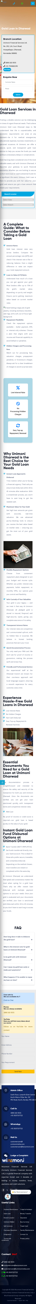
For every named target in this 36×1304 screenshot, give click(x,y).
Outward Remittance (10, 1209)
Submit (18, 95)
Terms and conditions (6, 1239)
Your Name (5, 1036)
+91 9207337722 (16, 1115)
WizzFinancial (9, 1295)
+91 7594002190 (11, 66)
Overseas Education (10, 1230)
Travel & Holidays (26, 1209)
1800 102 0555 (10, 63)
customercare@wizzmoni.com (22, 1147)
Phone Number (7, 1054)
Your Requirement (8, 1062)
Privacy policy (24, 1238)
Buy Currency (24, 1222)
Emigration (7, 1234)
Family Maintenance (27, 1230)
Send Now (18, 1071)
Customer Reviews (12, 1300)
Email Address (7, 1045)
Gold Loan (7, 1213)
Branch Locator (8, 1218)
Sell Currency (7, 1226)
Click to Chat (8, 1000)
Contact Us (24, 1234)
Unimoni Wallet (8, 1222)
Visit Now (7, 69)
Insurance (23, 1218)
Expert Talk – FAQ (23, 1300)
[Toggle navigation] (33, 3)
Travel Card (24, 1226)
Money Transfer (25, 1213)
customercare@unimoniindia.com (16, 1269)
